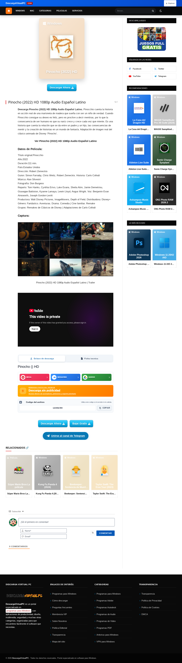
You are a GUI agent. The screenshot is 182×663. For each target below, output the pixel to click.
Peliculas (61, 11)
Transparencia (58, 635)
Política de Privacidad (151, 601)
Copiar (106, 408)
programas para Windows (18, 611)
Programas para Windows (64, 594)
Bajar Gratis (79, 423)
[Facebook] (8, 111)
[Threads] (8, 156)
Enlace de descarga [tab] (44, 358)
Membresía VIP (59, 614)
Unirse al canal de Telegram (68, 435)
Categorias (45, 11)
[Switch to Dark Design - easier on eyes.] (161, 11)
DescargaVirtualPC (20, 658)
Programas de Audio (106, 614)
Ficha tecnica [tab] (91, 358)
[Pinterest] (8, 124)
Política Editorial (59, 628)
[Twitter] (8, 117)
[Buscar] (153, 11)
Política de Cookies (150, 607)
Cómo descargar (60, 601)
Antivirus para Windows (107, 635)
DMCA (144, 614)
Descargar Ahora (60, 87)
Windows (20, 11)
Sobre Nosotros (59, 621)
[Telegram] (8, 136)
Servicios (77, 11)
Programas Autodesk (106, 607)
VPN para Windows (106, 642)
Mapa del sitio (58, 642)
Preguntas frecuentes (62, 607)
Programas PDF (104, 628)
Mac (32, 11)
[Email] (8, 130)
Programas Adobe (105, 601)
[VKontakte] (8, 149)
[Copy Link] (8, 162)
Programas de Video (106, 621)
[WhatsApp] (8, 143)
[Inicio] (9, 11)
